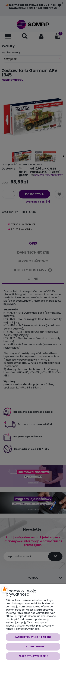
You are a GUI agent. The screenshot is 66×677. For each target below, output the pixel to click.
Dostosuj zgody (33, 646)
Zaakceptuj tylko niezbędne (33, 637)
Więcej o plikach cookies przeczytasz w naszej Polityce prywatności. (30, 627)
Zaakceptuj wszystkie (33, 656)
